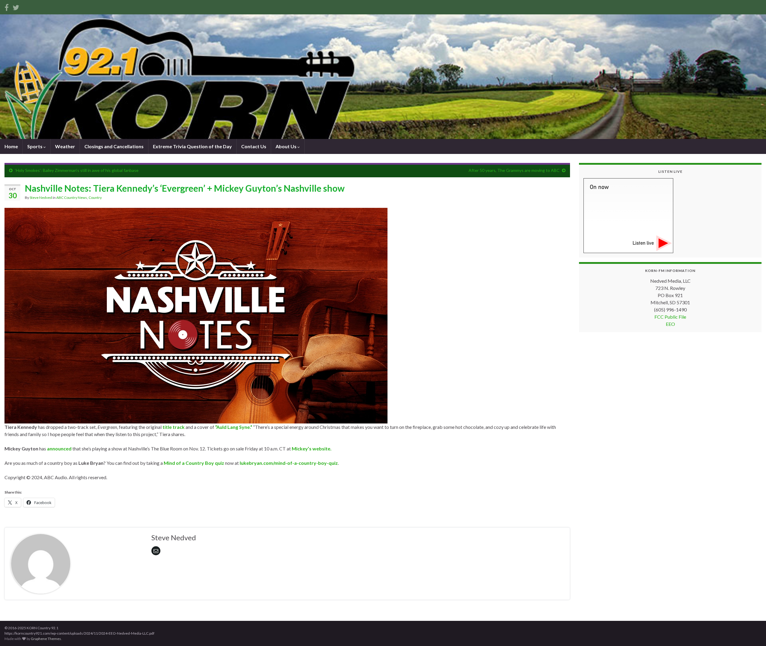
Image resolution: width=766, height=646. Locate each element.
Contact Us (253, 146)
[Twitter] (16, 6)
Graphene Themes (46, 638)
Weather (65, 146)
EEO (670, 324)
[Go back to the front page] (383, 76)
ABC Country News (71, 197)
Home (11, 146)
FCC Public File (670, 317)
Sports (35, 146)
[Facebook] (6, 6)
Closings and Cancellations (114, 146)
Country (95, 197)
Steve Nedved (41, 197)
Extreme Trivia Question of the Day (192, 146)
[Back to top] (752, 632)
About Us (286, 146)
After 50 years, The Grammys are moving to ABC (514, 170)
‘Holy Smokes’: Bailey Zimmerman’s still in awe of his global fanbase (77, 170)
